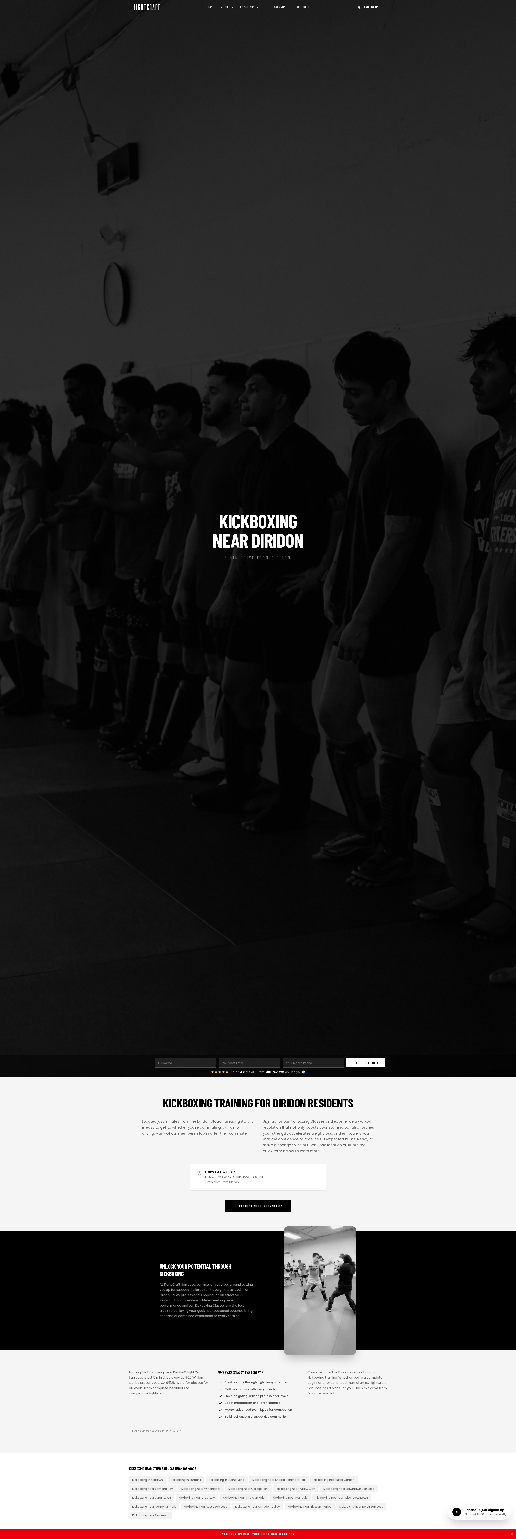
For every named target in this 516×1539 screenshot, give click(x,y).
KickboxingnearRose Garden (334, 1480)
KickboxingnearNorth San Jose (361, 1507)
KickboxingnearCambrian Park (154, 1507)
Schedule (303, 7)
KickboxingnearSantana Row (152, 1489)
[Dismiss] (512, 1534)
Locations (247, 7)
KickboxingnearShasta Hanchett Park (279, 1480)
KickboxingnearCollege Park (248, 1489)
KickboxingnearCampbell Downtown (342, 1498)
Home (211, 7)
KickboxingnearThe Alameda (244, 1498)
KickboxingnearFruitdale (290, 1498)
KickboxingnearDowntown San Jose (348, 1489)
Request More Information (258, 1206)
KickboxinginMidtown (147, 1480)
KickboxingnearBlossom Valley (309, 1507)
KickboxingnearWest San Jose (205, 1507)
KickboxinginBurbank (186, 1480)
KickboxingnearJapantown (151, 1498)
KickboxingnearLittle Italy (197, 1498)
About (225, 7)
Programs (279, 7)
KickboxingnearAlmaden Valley (257, 1507)
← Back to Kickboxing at (155, 1431)
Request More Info (365, 1063)
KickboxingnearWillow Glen (296, 1489)
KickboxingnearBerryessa (150, 1515)
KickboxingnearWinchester (200, 1489)
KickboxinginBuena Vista (226, 1480)
